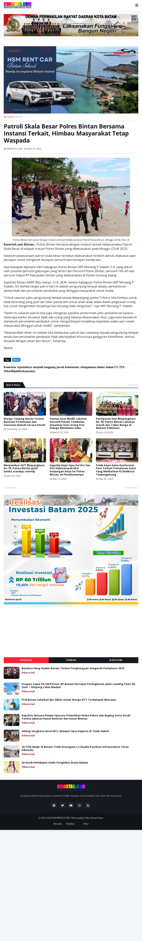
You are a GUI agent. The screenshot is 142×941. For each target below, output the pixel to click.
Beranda (8, 116)
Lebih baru (11, 487)
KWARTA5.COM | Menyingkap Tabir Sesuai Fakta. (78, 817)
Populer (26, 660)
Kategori (115, 660)
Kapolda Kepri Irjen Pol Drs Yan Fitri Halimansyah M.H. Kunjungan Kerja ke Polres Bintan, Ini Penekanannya (70, 470)
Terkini (71, 660)
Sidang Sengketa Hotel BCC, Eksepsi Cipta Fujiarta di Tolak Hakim (65, 731)
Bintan (19, 116)
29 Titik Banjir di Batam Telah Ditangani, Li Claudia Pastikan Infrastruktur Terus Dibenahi (75, 748)
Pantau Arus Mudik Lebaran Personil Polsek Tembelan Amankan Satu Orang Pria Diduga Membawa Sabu (68, 423)
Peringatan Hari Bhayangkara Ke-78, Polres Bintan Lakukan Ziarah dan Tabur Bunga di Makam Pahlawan (116, 423)
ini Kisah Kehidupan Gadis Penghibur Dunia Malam (55, 762)
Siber (86, 823)
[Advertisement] (31, 632)
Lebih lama (130, 487)
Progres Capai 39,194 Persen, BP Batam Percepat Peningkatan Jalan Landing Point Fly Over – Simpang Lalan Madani (78, 686)
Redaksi (70, 823)
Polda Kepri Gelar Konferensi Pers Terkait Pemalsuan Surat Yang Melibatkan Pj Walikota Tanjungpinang (116, 470)
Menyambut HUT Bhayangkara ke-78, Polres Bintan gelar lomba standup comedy (24, 468)
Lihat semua (133, 385)
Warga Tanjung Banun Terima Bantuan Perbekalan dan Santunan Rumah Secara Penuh (24, 422)
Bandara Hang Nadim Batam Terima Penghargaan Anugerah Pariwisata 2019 (73, 668)
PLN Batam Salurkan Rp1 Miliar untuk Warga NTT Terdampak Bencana (69, 699)
